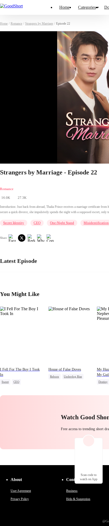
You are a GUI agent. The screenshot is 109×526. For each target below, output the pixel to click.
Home (64, 7)
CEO (37, 223)
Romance (16, 23)
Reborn (54, 376)
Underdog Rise (73, 376)
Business (72, 491)
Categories (87, 7)
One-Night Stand (62, 223)
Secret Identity (13, 223)
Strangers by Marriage (39, 23)
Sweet (5, 381)
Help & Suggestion (78, 499)
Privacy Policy (20, 499)
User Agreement (21, 491)
